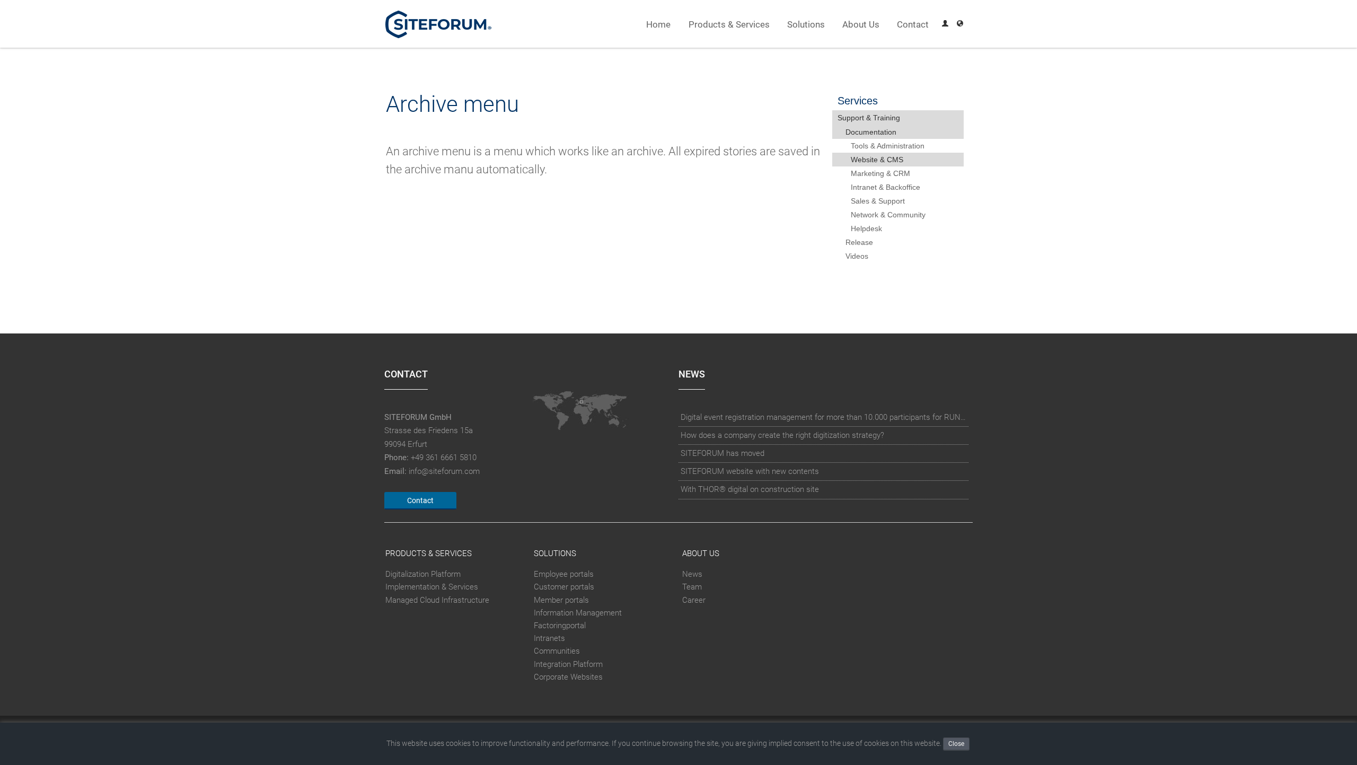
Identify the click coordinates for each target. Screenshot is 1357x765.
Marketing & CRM (880, 173)
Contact (913, 25)
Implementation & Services (431, 587)
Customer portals (564, 587)
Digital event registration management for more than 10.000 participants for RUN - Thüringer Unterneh (824, 417)
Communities (557, 651)
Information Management (578, 613)
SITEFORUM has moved (722, 453)
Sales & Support (878, 201)
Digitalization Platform (423, 574)
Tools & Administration (887, 146)
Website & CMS (877, 159)
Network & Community (888, 214)
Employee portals (564, 574)
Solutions (806, 25)
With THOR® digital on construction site (750, 489)
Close (956, 744)
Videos (856, 256)
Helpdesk (866, 228)
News (692, 574)
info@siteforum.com (444, 471)
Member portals (561, 600)
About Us (860, 25)
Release (859, 242)
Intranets (549, 638)
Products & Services (729, 25)
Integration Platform (568, 664)
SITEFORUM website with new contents (750, 471)
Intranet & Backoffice (885, 187)
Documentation (870, 132)
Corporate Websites (568, 677)
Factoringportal (560, 625)
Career (694, 600)
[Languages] (960, 24)
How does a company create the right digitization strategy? (782, 435)
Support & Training (869, 117)
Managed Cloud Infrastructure (437, 600)
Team (692, 587)
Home (658, 25)
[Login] (945, 24)
